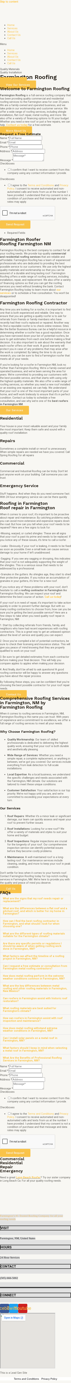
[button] (35, 44)
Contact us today (16, 125)
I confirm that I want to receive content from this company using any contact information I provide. (38, 171)
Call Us (11, 38)
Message (6, 160)
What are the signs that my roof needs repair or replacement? (33, 900)
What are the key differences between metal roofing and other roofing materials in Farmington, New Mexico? (35, 988)
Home (11, 25)
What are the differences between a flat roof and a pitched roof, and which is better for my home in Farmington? (35, 911)
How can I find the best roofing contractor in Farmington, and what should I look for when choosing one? (31, 923)
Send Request (15, 224)
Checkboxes (7, 163)
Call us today (53, 596)
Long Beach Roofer (28, 1177)
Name (4, 138)
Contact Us (14, 35)
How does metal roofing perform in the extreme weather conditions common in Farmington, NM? (34, 977)
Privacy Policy (49, 1378)
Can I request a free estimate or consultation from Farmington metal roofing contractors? (35, 967)
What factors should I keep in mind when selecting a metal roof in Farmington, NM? (35, 1049)
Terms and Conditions (41, 185)
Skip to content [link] (9, 1)
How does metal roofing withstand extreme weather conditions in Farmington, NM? (30, 1030)
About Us (12, 31)
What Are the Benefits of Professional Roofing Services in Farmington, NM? (32, 1059)
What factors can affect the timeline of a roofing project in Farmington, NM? (33, 957)
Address (6, 151)
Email (4, 142)
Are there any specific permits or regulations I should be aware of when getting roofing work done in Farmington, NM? (32, 946)
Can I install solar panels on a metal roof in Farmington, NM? (30, 1039)
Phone (5, 147)
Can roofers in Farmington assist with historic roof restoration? (35, 1000)
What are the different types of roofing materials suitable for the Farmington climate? (34, 935)
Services (12, 28)
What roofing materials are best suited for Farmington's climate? (29, 1010)
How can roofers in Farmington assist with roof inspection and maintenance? (33, 1019)
